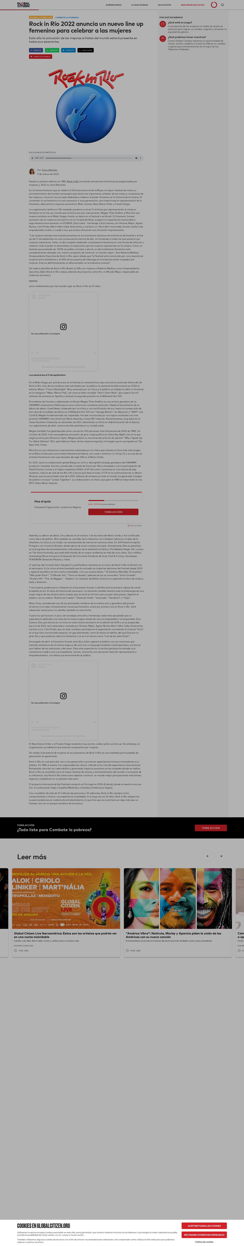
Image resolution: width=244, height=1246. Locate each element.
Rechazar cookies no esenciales (204, 1234)
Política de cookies (204, 1242)
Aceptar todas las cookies (204, 1225)
